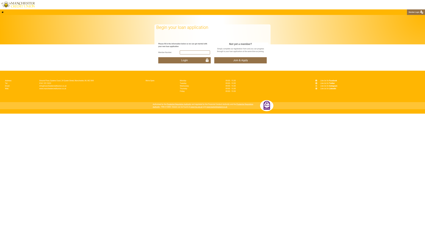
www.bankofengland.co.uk (216, 107)
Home (2, 12)
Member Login (414, 12)
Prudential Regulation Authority (179, 104)
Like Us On (328, 81)
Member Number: (165, 52)
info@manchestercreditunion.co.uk (53, 86)
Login (184, 60)
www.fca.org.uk (196, 107)
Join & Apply (240, 60)
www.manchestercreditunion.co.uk (52, 89)
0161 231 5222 (45, 83)
